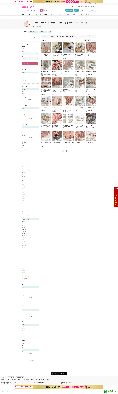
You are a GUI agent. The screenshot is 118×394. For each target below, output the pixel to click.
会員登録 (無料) (69, 10)
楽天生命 (90, 3)
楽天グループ (85, 3)
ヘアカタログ (66, 14)
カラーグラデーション (26, 149)
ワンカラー (24, 147)
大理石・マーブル (40, 16)
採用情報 (20, 389)
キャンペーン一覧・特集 (84, 14)
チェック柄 (24, 221)
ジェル (23, 74)
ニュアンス (24, 128)
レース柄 (24, 231)
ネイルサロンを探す (29, 360)
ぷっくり (24, 133)
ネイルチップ (24, 80)
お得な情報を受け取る (82, 6)
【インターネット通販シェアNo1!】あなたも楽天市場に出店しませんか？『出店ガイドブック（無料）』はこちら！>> (29, 379)
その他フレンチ (25, 172)
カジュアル (24, 114)
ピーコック (24, 178)
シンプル (24, 112)
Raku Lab (94, 14)
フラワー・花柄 (25, 198)
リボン (23, 211)
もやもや (24, 135)
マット (23, 176)
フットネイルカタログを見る (29, 37)
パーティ (24, 332)
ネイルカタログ (74, 14)
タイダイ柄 (24, 233)
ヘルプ (76, 6)
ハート (23, 209)
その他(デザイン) (25, 278)
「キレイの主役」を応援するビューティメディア (9, 382)
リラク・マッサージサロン (56, 14)
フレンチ (24, 153)
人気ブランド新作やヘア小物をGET (38, 382)
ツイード (24, 245)
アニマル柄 (24, 235)
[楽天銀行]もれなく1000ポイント (76, 3)
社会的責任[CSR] (15, 389)
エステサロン (46, 14)
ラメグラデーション (26, 151)
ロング (23, 93)
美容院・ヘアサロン (26, 14)
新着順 (93, 40)
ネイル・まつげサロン (36, 14)
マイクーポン (84, 10)
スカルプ (24, 76)
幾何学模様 (24, 229)
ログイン (76, 10)
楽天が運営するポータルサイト (67, 382)
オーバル (24, 97)
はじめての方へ (71, 6)
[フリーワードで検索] (41, 10)
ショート (24, 91)
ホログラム (46, 16)
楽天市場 (94, 3)
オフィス (24, 326)
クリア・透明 (24, 289)
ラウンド (24, 95)
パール (23, 314)
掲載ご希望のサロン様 (92, 6)
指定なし (24, 145)
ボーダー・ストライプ (26, 225)
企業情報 (2, 389)
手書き (23, 180)
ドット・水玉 (24, 227)
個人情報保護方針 (8, 389)
